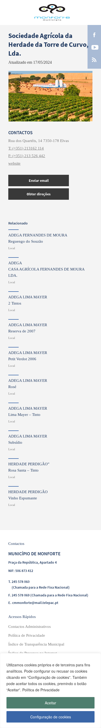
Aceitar (50, 702)
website (14, 163)
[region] (50, 690)
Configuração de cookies (50, 716)
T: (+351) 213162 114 (26, 148)
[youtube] (94, 47)
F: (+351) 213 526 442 (26, 156)
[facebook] (94, 34)
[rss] (94, 59)
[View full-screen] (50, 96)
